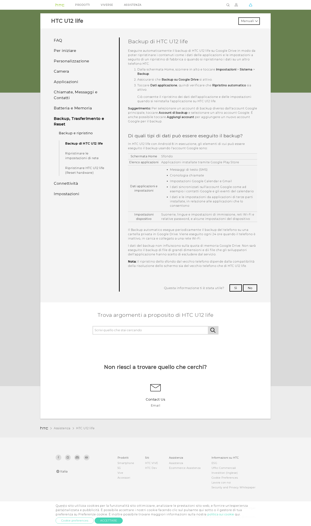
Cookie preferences (74, 520)
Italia (63, 471)
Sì (235, 288)
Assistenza (62, 428)
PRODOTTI (82, 4)
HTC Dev (151, 468)
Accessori (124, 477)
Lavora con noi (221, 482)
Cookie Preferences (224, 477)
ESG (214, 463)
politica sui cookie (220, 514)
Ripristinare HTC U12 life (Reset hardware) (84, 170)
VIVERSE (107, 4)
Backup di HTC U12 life (84, 143)
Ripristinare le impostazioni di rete (82, 156)
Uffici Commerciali (223, 468)
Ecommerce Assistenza (185, 468)
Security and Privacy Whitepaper (233, 487)
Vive (120, 472)
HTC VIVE (151, 463)
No (250, 288)
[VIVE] (250, 5)
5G (119, 468)
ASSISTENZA (132, 4)
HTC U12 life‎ (85, 428)
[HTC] (60, 5)
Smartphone (126, 463)
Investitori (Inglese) (224, 472)
